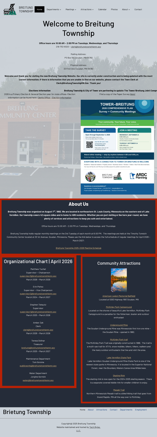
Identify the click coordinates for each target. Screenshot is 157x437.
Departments (126, 409)
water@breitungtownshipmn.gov (38, 380)
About (91, 409)
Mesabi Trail (118, 390)
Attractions (101, 409)
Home (39, 9)
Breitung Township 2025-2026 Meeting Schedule (78, 248)
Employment (141, 409)
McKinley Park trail (119, 339)
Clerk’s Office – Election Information (54, 97)
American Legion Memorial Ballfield (119, 296)
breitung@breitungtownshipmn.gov (38, 347)
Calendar (102, 9)
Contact (138, 9)
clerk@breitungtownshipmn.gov (86, 46)
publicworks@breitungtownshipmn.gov (38, 365)
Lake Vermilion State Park (119, 357)
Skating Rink (119, 375)
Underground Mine (119, 325)
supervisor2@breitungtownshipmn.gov (38, 293)
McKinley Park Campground (119, 307)
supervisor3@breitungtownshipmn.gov (38, 276)
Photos (114, 9)
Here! (132, 94)
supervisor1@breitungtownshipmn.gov (38, 311)
